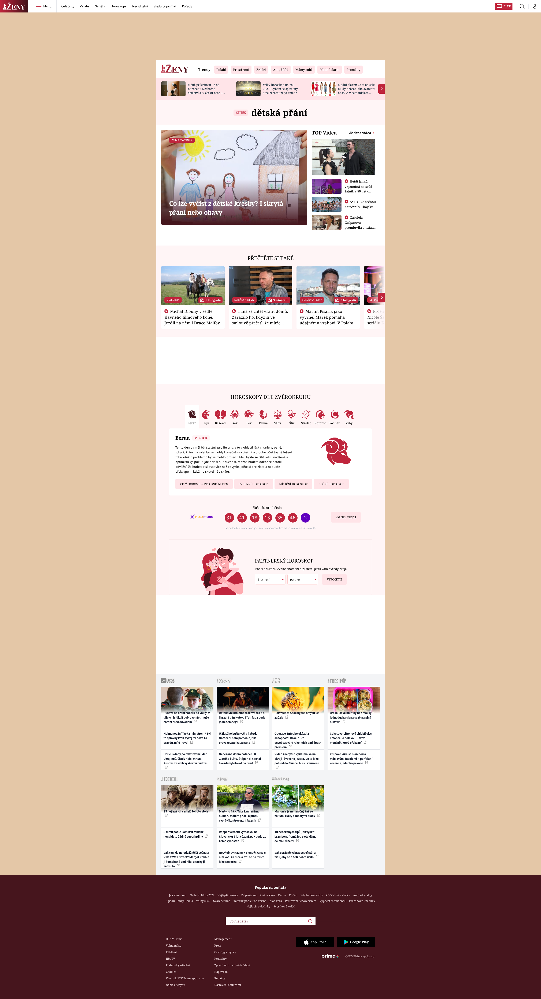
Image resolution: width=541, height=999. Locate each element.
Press (217, 945)
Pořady (187, 6)
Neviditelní (140, 6)
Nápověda (221, 972)
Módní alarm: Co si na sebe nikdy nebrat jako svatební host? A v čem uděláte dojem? (356, 91)
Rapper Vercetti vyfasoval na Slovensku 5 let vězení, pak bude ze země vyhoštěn (242, 836)
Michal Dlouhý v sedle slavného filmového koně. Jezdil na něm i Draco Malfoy (192, 317)
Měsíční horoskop (293, 484)
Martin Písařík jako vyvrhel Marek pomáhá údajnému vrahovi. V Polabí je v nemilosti (326, 320)
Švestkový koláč (284, 906)
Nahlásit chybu (175, 985)
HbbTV (170, 959)
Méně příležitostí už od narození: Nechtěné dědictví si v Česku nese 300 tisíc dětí (207, 91)
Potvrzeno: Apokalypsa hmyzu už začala (297, 715)
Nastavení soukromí (227, 985)
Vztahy (85, 6)
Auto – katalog (362, 895)
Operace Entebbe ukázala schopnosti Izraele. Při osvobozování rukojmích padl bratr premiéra (298, 740)
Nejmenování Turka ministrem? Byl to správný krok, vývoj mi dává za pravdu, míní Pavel (187, 738)
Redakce (219, 978)
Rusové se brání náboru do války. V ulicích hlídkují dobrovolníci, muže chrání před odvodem (187, 717)
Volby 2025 (203, 901)
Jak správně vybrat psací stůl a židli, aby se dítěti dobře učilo (295, 855)
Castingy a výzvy (225, 952)
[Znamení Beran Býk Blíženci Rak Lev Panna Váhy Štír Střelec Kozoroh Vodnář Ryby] (270, 579)
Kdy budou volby (312, 895)
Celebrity (67, 6)
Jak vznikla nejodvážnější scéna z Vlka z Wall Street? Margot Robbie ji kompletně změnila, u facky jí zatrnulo (186, 859)
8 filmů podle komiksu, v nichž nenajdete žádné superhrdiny (184, 834)
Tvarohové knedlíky (362, 901)
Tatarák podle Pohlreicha (250, 901)
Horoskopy (119, 6)
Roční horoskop (331, 484)
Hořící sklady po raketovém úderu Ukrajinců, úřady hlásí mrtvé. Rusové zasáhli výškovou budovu (186, 758)
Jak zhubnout (178, 895)
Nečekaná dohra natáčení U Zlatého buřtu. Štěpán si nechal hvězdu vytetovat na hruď (240, 758)
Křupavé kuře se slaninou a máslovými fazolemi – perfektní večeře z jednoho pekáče (351, 758)
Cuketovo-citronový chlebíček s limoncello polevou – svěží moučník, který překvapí (351, 738)
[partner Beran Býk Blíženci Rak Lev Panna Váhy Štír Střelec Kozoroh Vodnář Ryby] (302, 579)
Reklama (171, 952)
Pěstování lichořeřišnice (300, 901)
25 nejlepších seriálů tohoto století (187, 811)
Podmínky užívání (178, 965)
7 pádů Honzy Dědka (179, 901)
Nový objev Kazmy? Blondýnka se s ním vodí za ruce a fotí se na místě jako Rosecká (242, 857)
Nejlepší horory (227, 895)
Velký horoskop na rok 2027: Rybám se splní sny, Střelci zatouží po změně (280, 89)
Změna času (267, 895)
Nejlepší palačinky (258, 906)
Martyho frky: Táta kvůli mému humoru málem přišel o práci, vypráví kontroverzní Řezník (239, 816)
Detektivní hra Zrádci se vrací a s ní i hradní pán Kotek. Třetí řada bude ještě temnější (242, 717)
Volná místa (173, 945)
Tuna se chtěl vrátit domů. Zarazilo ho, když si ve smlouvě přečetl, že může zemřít (260, 320)
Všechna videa (360, 133)
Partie (282, 895)
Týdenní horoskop (253, 484)
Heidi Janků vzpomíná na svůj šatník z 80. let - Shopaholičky (358, 188)
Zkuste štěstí (346, 517)
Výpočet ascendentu (333, 901)
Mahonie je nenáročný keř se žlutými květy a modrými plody (295, 814)
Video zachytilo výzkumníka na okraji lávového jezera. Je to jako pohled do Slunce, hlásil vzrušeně (297, 758)
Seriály (100, 6)
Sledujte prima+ (165, 6)
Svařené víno (221, 901)
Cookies (171, 972)
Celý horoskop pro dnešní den (204, 484)
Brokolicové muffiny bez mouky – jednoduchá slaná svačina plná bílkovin (352, 717)
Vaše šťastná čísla (267, 507)
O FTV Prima (174, 939)
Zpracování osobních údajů (232, 965)
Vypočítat (334, 579)
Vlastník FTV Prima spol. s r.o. (185, 978)
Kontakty (220, 959)
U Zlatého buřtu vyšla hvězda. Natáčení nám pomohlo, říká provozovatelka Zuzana (238, 738)
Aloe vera (275, 901)
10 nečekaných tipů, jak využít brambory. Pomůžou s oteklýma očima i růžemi (296, 836)
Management (223, 939)
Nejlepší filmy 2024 (202, 895)
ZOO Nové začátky (338, 895)
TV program (249, 895)
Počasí (293, 895)
